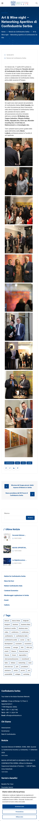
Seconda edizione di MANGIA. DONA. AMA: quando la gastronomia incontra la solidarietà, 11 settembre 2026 (19, 535)
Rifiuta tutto (19, 817)
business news (23, 628)
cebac (6, 632)
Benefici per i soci (7, 784)
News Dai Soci (9, 581)
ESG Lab (29, 647)
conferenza (25, 632)
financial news (23, 651)
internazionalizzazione (12, 659)
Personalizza (19, 811)
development (9, 643)
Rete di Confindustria (8, 734)
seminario (8, 670)
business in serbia (10, 628)
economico (28, 643)
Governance (5, 731)
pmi (17, 666)
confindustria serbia (11, 640)
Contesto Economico (11, 591)
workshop (26, 674)
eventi (6, 651)
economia (19, 643)
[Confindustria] (19, 3)
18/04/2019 (10, 55)
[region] (19, 805)
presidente (24, 666)
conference (15, 632)
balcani (7, 620)
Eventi (6, 600)
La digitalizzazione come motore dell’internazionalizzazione (19, 560)
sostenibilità (8, 674)
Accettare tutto (19, 806)
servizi (23, 670)
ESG (22, 647)
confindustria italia (22, 636)
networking (21, 663)
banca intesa (16, 620)
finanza (7, 655)
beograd (7, 624)
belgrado (26, 620)
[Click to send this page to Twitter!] (10, 468)
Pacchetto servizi (7, 787)
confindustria (9, 463)
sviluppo (17, 674)
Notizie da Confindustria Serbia (19, 32)
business (15, 624)
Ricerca (6, 513)
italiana (13, 663)
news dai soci (9, 666)
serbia (29, 463)
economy (7, 647)
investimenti (25, 659)
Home (3, 32)
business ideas (25, 624)
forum (14, 655)
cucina (22, 640)
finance (13, 651)
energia (15, 647)
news (23, 463)
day (28, 640)
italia (17, 463)
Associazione (5, 728)
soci (29, 670)
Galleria (7, 605)
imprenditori (23, 655)
